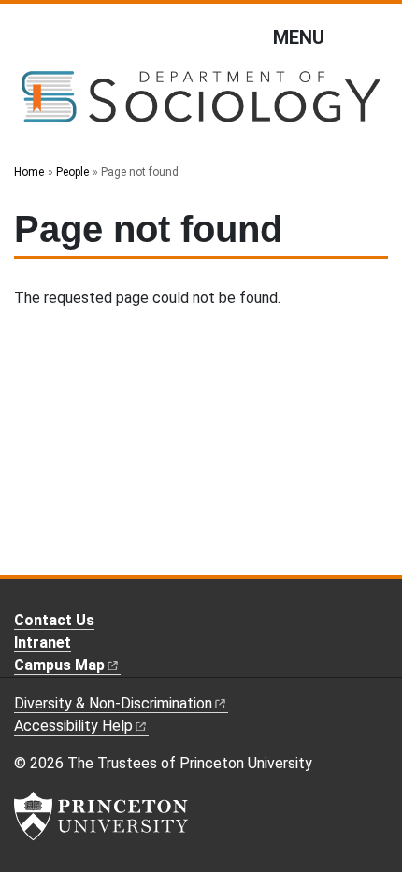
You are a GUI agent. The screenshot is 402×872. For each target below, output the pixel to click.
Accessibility (73, 726)
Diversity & (113, 703)
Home (29, 172)
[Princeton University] (101, 816)
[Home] (201, 104)
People (72, 172)
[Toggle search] (376, 36)
